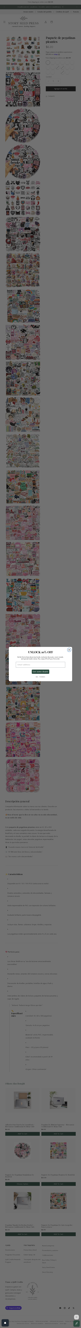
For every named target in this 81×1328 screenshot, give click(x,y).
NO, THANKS (40, 677)
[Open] (5, 1322)
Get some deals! (40, 672)
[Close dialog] (69, 650)
